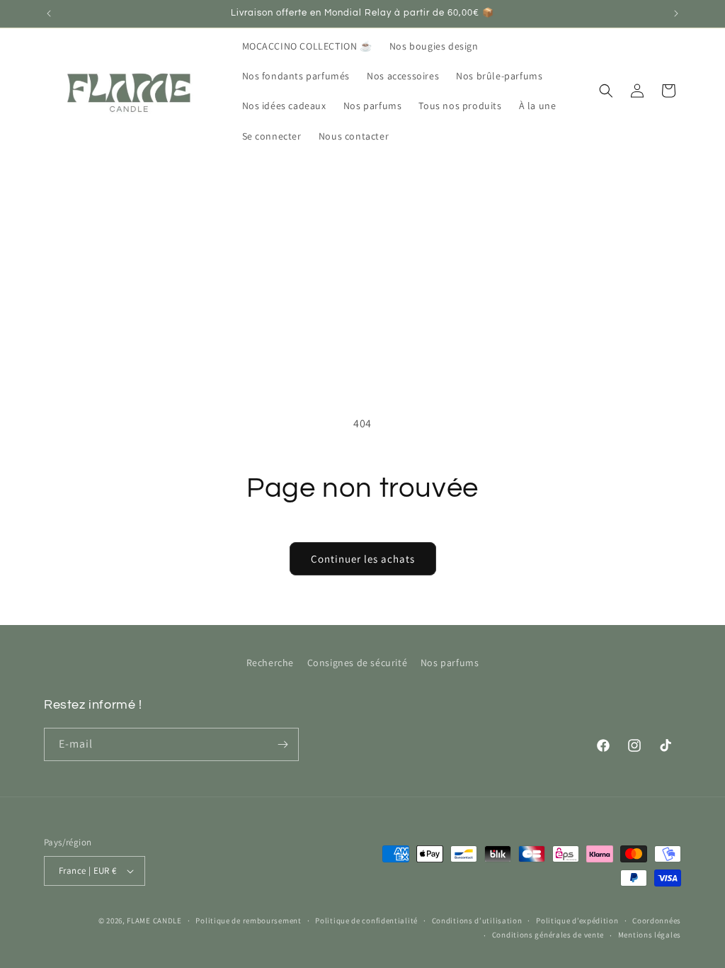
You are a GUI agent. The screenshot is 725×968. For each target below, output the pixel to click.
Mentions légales (649, 935)
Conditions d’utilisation (477, 920)
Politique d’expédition (577, 920)
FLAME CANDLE (154, 920)
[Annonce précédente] (48, 13)
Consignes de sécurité (357, 662)
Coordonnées (656, 920)
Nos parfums (450, 662)
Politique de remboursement (248, 920)
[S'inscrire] (282, 744)
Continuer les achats (363, 558)
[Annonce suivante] (676, 13)
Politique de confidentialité (366, 920)
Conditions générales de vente (548, 935)
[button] (606, 90)
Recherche (270, 662)
